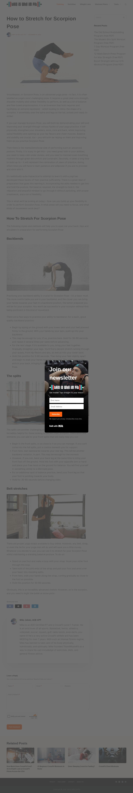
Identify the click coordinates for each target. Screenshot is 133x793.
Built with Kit (56, 426)
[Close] (85, 363)
